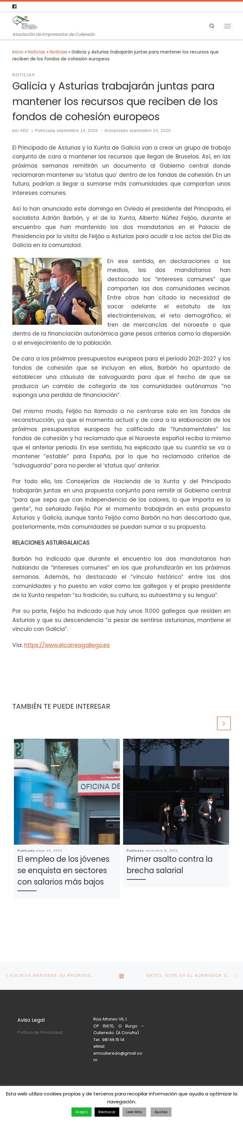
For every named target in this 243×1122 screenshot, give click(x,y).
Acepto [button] (81, 1111)
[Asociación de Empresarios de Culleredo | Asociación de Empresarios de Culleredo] (25, 22)
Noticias (36, 52)
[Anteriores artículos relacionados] (208, 723)
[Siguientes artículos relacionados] (224, 723)
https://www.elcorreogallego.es (67, 645)
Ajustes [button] (161, 1111)
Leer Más (134, 1111)
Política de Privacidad (39, 1032)
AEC (24, 130)
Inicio (17, 52)
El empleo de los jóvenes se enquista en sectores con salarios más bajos (63, 870)
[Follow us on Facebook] (14, 7)
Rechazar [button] (106, 1111)
